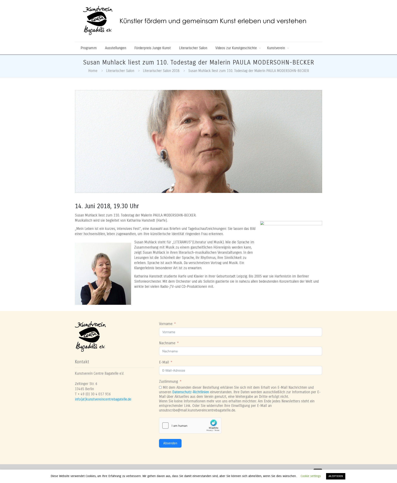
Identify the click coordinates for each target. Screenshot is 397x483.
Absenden (170, 443)
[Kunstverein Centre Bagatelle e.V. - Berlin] (198, 21)
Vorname (165, 324)
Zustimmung (168, 381)
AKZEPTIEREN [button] (336, 476)
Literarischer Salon (120, 71)
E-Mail (164, 362)
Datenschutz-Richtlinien (190, 392)
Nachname (167, 343)
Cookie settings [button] (311, 476)
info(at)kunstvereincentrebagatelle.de (103, 399)
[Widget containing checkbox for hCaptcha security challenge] (190, 425)
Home (92, 71)
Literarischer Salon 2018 (161, 71)
